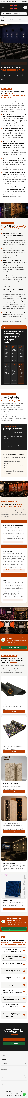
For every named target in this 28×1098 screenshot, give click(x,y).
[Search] (24, 13)
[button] (2, 7)
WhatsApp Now (15, 647)
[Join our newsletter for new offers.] (24, 1076)
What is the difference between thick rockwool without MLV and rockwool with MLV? (11, 1015)
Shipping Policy (14, 1093)
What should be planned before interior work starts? (11, 984)
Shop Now (14, 711)
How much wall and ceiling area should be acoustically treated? (11, 971)
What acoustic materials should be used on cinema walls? (12, 964)
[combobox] (20, 13)
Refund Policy (6, 1092)
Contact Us (14, 1039)
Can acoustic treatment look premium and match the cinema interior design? (11, 1006)
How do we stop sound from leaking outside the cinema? (12, 957)
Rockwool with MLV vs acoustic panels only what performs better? (12, 998)
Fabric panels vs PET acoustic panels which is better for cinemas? (12, 991)
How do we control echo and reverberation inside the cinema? (12, 950)
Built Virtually (18, 1095)
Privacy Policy (13, 1092)
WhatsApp (15, 1043)
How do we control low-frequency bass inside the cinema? (12, 978)
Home (2, 17)
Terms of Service (21, 1092)
